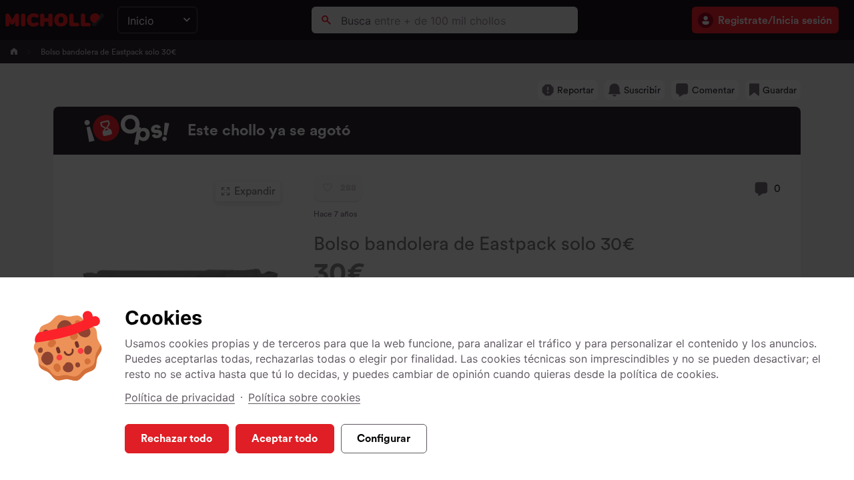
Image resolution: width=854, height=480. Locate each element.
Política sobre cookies (304, 397)
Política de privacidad (180, 397)
